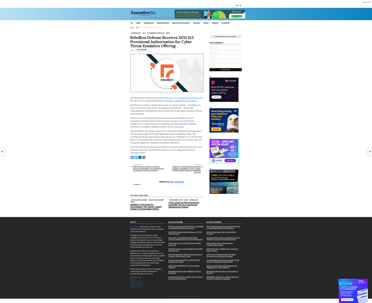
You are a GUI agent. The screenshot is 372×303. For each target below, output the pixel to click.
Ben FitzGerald (177, 127)
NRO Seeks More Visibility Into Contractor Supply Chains (223, 250)
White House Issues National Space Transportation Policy (220, 244)
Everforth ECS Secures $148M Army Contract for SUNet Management (185, 278)
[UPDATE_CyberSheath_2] (224, 181)
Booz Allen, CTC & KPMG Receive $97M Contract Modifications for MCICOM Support (185, 238)
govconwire (176, 222)
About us (133, 279)
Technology (149, 23)
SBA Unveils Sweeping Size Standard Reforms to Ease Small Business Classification (223, 227)
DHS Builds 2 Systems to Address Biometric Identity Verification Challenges (223, 278)
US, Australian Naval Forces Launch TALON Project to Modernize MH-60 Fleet (223, 261)
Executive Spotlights (181, 23)
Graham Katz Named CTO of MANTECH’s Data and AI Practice (184, 261)
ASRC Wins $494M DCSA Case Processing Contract (183, 266)
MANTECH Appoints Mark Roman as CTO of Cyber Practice (185, 233)
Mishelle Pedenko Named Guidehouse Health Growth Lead (185, 250)
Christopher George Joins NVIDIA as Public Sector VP (184, 244)
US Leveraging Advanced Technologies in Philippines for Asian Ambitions (222, 266)
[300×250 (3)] (224, 90)
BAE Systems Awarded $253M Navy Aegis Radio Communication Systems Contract (186, 227)
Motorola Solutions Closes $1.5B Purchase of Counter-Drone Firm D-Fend (185, 255)
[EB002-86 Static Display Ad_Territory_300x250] (224, 120)
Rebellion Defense (189, 101)
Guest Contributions (137, 283)
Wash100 (215, 23)
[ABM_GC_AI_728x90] (210, 14)
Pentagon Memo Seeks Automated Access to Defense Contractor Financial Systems (223, 238)
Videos (205, 23)
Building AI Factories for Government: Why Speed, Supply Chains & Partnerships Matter (146, 206)
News (133, 201)
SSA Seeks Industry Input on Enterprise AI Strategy (222, 272)
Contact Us (134, 287)
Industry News (163, 23)
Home (138, 23)
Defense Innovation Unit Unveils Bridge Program (221, 233)
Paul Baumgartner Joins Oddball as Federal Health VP (184, 272)
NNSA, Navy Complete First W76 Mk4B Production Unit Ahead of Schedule (221, 255)
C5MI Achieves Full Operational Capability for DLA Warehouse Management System (183, 204)
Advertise (225, 23)
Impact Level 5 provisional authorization (183, 98)
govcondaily (214, 222)
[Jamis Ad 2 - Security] (224, 151)
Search (239, 37)
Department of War (176, 200)
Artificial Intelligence (139, 200)
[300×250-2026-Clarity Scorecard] (353, 291)
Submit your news (136, 285)
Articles (196, 23)
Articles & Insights (136, 281)
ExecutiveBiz (135, 227)
